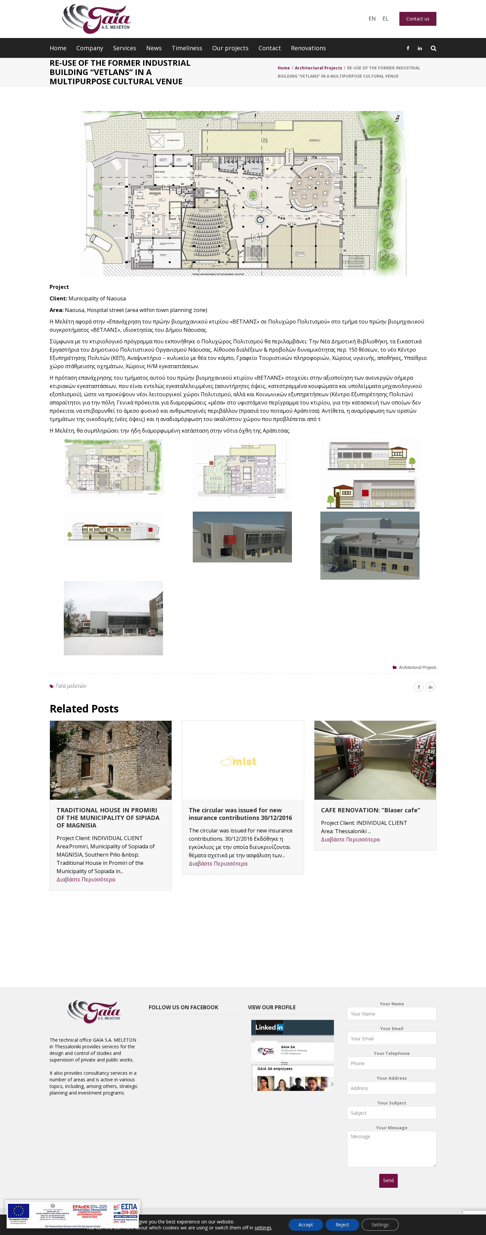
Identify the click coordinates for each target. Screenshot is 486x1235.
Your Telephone (392, 1053)
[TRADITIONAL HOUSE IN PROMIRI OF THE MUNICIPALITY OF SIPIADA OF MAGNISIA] (111, 760)
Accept (306, 1224)
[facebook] (419, 687)
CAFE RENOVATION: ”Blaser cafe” (370, 810)
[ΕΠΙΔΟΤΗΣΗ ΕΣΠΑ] (73, 1215)
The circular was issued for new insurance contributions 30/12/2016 (240, 814)
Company (89, 48)
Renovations (308, 48)
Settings (380, 1224)
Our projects (230, 48)
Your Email (391, 1028)
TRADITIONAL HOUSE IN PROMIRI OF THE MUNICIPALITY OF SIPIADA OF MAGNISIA (108, 817)
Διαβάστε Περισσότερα (86, 879)
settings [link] (263, 1227)
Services (124, 48)
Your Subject (392, 1103)
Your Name (392, 1004)
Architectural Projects (417, 667)
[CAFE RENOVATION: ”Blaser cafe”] (375, 760)
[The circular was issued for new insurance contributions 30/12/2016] (243, 760)
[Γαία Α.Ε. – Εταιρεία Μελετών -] (96, 19)
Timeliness (187, 48)
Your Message (391, 1128)
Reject (342, 1224)
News (154, 48)
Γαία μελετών (71, 685)
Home (58, 48)
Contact (270, 48)
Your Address (392, 1078)
